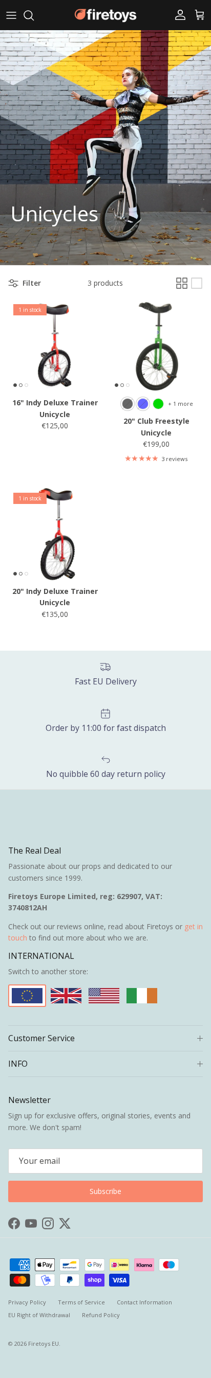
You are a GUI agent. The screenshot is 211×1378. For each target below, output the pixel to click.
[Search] (34, 15)
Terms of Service (81, 1302)
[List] (197, 283)
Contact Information (144, 1302)
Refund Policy (101, 1315)
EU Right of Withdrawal (39, 1315)
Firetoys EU (43, 1343)
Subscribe (105, 1191)
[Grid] (182, 283)
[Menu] (11, 15)
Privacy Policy (27, 1302)
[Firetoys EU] (105, 15)
